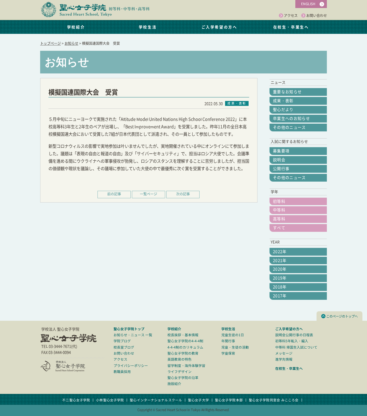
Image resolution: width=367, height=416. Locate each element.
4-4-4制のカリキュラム (185, 347)
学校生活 (148, 27)
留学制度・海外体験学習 (186, 365)
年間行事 (228, 341)
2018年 (280, 287)
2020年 (280, 269)
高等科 (279, 219)
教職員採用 (122, 371)
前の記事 (114, 194)
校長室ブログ (124, 347)
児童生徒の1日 (232, 335)
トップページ (50, 43)
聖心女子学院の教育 (182, 353)
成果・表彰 (283, 101)
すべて (279, 228)
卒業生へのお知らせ (291, 118)
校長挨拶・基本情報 (182, 335)
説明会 (279, 160)
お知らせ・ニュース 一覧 (133, 335)
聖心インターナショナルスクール (156, 400)
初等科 (279, 201)
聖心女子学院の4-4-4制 (185, 341)
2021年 (280, 260)
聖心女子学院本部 (229, 400)
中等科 (279, 210)
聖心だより (283, 110)
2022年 (280, 252)
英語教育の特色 (179, 359)
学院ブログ (122, 341)
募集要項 (281, 151)
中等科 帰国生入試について (296, 347)
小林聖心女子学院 (110, 400)
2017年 (280, 296)
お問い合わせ (316, 15)
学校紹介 (76, 27)
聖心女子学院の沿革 (182, 377)
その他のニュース (289, 127)
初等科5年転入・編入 (291, 341)
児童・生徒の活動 (235, 347)
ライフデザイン (179, 371)
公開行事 (281, 169)
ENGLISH (308, 3)
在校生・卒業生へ (291, 27)
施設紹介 (174, 383)
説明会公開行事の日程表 (294, 335)
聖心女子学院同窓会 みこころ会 (274, 400)
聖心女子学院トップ (129, 328)
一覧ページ (148, 194)
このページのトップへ (342, 316)
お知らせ (71, 43)
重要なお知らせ (287, 92)
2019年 (280, 278)
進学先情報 (283, 359)
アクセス (291, 15)
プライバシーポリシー (131, 365)
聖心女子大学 (198, 400)
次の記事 (183, 194)
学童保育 (228, 353)
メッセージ (283, 353)
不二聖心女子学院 (76, 400)
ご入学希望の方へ (219, 27)
